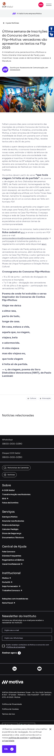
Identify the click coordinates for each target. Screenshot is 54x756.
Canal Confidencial (11, 564)
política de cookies (18, 737)
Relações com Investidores (15, 599)
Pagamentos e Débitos (13, 560)
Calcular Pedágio (10, 529)
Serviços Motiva (9, 517)
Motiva (5, 578)
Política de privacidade (16, 647)
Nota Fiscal (7, 603)
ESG (4, 499)
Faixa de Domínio (10, 503)
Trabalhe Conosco (11, 590)
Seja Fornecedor (10, 586)
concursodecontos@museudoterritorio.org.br (25, 238)
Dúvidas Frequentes (11, 556)
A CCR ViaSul (8, 490)
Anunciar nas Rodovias (13, 521)
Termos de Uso (8, 714)
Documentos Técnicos (13, 537)
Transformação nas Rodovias (16, 494)
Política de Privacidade (12, 704)
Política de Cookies (10, 709)
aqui (23, 232)
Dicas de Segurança (11, 533)
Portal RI (6, 582)
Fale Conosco (8, 552)
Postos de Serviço (10, 525)
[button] (41, 4)
